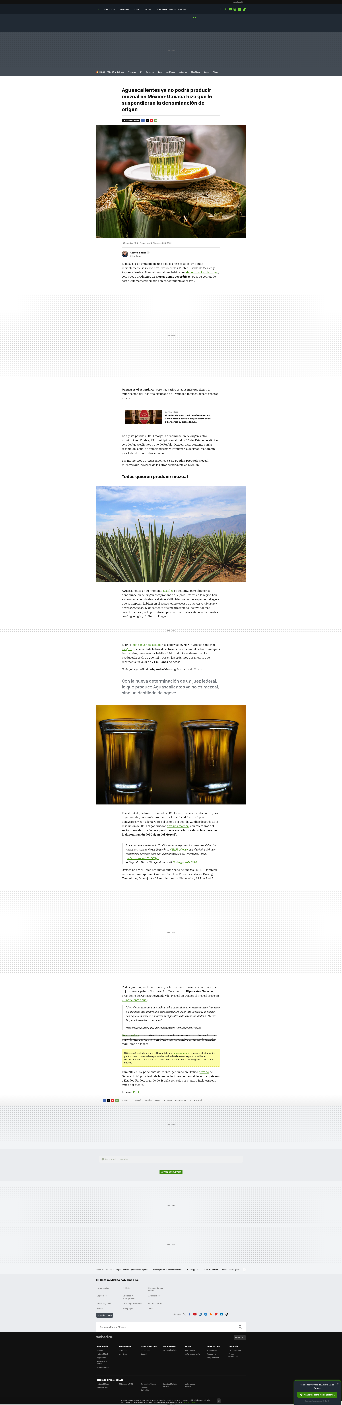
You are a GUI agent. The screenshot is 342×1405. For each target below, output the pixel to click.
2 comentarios (132, 120)
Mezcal (198, 1100)
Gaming (124, 9)
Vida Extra (123, 1354)
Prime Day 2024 (104, 1303)
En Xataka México (171, 412)
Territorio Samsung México (171, 9)
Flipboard (151, 120)
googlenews (239, 9)
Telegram (205, 1314)
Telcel (150, 1308)
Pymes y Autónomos (233, 1355)
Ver (172, 1172)
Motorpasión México (190, 1385)
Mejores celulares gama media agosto (132, 1269)
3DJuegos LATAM (126, 1384)
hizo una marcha (178, 826)
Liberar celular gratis (231, 1269)
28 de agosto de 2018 (184, 862)
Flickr (137, 1092)
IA (141, 72)
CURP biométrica (211, 1269)
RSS (211, 1314)
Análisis (126, 1288)
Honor (160, 72)
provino (204, 1072)
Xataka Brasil (102, 1387)
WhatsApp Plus (193, 1269)
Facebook (220, 9)
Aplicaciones (154, 1295)
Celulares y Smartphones (129, 1297)
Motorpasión (190, 1350)
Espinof (144, 1354)
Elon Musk (195, 72)
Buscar (240, 1326)
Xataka (100, 1350)
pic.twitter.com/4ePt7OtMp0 (142, 858)
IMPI (159, 1100)
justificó (168, 590)
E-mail (155, 120)
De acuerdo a (130, 1035)
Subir (237, 1337)
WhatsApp (132, 72)
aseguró (127, 649)
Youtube (230, 9)
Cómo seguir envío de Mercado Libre (167, 1269)
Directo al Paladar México (170, 1385)
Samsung (150, 72)
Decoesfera (211, 1354)
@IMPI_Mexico (179, 849)
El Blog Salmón (234, 1350)
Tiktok (244, 9)
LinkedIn (221, 1314)
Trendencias (212, 1350)
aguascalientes (184, 1100)
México (100, 1308)
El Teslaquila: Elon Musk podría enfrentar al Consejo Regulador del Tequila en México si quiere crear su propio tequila (188, 418)
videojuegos (128, 1308)
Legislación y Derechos (142, 1100)
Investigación (103, 1288)
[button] (140, 252)
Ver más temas (105, 1315)
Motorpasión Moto (192, 1354)
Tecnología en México (132, 1303)
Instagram (234, 9)
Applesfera (101, 1357)
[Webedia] (239, 2)
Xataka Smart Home (102, 1362)
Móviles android (155, 1303)
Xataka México (103, 1384)
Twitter (225, 9)
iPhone (215, 72)
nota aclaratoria (181, 1052)
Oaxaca (169, 1100)
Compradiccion (213, 1357)
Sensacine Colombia (145, 1388)
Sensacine (145, 1350)
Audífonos (170, 72)
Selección (109, 9)
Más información (191, 1402)
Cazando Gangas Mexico (155, 1289)
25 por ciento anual (134, 1000)
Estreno (120, 72)
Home (137, 9)
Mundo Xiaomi (103, 1367)
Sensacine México (148, 1384)
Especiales (102, 1295)
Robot (206, 72)
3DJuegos (123, 1350)
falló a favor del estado (146, 645)
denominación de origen (202, 272)
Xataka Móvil (102, 1354)
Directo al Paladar (170, 1350)
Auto (148, 9)
